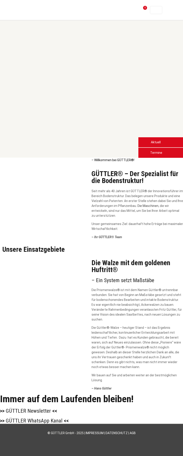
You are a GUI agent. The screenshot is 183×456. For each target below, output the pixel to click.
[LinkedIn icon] (91, 440)
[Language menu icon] (156, 10)
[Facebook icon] (82, 440)
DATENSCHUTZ (117, 433)
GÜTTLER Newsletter (28, 411)
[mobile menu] (127, 10)
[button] (160, 142)
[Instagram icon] (96, 440)
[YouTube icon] (87, 440)
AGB (133, 433)
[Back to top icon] (161, 447)
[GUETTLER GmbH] (44, 10)
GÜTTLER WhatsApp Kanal (34, 421)
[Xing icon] (101, 440)
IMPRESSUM (95, 433)
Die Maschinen (147, 206)
